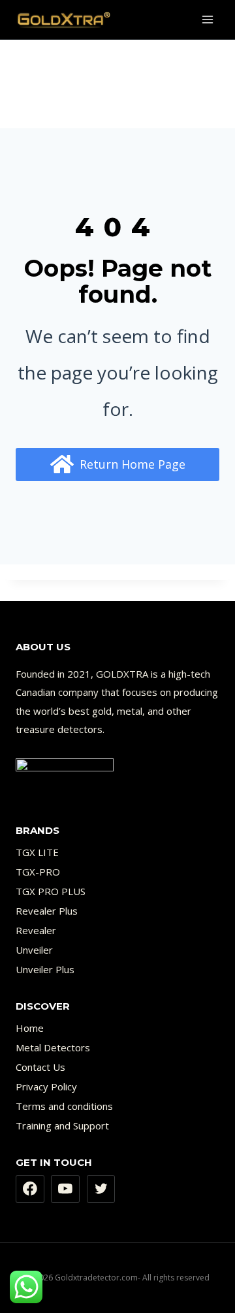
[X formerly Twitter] (101, 1189)
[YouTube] (65, 1189)
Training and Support (62, 1125)
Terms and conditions (64, 1106)
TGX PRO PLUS (51, 891)
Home (30, 1027)
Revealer (36, 930)
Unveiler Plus (45, 969)
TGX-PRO (38, 871)
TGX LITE (37, 852)
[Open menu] (207, 19)
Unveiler (34, 949)
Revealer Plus (47, 910)
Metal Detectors (53, 1047)
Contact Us (40, 1066)
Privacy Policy (46, 1086)
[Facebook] (30, 1189)
